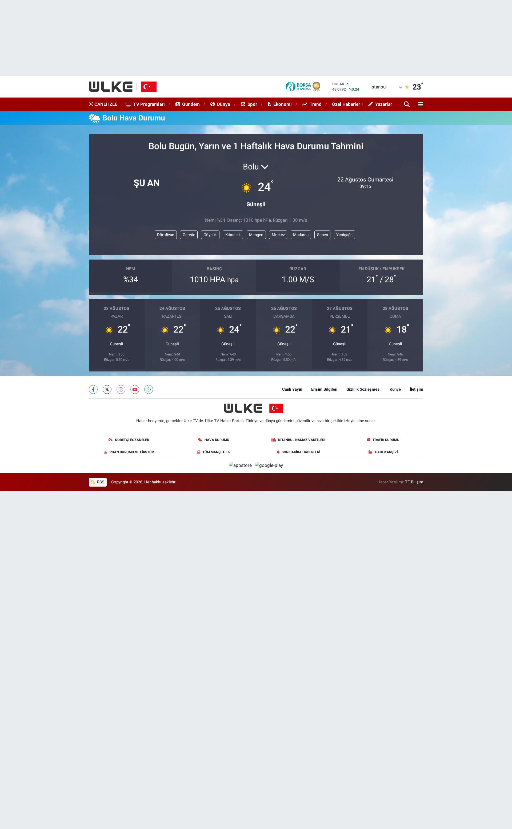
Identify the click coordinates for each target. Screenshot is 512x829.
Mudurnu (301, 234)
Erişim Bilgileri (324, 389)
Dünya (223, 104)
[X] (107, 389)
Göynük (210, 234)
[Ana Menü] (419, 104)
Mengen (256, 234)
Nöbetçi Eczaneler (132, 440)
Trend (316, 104)
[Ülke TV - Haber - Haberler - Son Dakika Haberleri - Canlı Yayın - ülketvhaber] (125, 86)
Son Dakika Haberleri (301, 452)
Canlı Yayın (292, 389)
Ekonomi (282, 104)
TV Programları (149, 104)
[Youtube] (134, 389)
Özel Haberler (346, 104)
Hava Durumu (217, 440)
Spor (252, 104)
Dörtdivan (165, 234)
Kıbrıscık (233, 234)
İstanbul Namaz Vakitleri (301, 440)
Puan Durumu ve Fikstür (132, 452)
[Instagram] (121, 389)
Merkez (278, 234)
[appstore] (241, 465)
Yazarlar (383, 104)
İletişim (416, 389)
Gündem (191, 104)
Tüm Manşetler (216, 452)
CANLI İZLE (105, 104)
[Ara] (407, 104)
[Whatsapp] (148, 389)
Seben (322, 234)
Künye (395, 389)
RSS (100, 482)
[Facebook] (93, 389)
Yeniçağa (344, 234)
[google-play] (269, 465)
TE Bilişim (414, 482)
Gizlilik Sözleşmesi (363, 389)
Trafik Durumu (386, 440)
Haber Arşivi (386, 452)
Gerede (189, 234)
